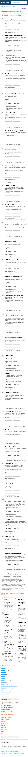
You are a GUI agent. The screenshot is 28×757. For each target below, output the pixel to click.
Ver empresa (8, 29)
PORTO (3, 670)
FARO (2, 680)
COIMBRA (3, 688)
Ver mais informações (20, 11)
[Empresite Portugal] (5, 2)
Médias (3, 709)
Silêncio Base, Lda (10, 112)
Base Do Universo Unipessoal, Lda (14, 223)
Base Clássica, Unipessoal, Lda (13, 35)
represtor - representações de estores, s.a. (22, 636)
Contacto (22, 753)
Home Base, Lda (9, 483)
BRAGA (3, 672)
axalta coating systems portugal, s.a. (8, 630)
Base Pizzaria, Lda (10, 373)
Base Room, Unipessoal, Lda (13, 553)
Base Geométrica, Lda (11, 149)
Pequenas (3, 707)
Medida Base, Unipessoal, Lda (13, 446)
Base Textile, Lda (9, 500)
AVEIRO (3, 676)
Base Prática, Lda (10, 185)
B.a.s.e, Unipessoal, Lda (11, 19)
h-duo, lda (20, 653)
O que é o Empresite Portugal (6, 753)
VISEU (2, 684)
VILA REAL (4, 696)
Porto (2, 731)
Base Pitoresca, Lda (10, 463)
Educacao (3, 725)
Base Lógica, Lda (10, 55)
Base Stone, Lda (9, 430)
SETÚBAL (3, 674)
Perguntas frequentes (5, 751)
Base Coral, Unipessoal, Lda (13, 204)
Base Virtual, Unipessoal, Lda (13, 166)
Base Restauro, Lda (10, 241)
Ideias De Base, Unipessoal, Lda (14, 315)
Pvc (2, 733)
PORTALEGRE (4, 694)
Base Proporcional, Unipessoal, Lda (15, 73)
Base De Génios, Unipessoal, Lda (14, 131)
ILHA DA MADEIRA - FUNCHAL (8, 686)
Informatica (4, 729)
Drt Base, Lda (9, 519)
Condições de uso (16, 753)
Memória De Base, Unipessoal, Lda (14, 93)
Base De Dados (5, 719)
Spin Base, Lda (9, 355)
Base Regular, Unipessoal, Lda (13, 276)
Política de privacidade (14, 751)
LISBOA (3, 668)
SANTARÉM (4, 682)
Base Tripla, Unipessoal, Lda (13, 411)
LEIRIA (3, 678)
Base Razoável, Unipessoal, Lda (14, 295)
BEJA (2, 690)
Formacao (3, 721)
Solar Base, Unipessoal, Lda (13, 392)
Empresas (3, 727)
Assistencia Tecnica (6, 717)
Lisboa (3, 723)
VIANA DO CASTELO (6, 692)
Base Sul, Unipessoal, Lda (12, 259)
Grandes (3, 711)
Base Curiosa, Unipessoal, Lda (13, 337)
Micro (2, 705)
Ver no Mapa (16, 29)
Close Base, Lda (9, 536)
